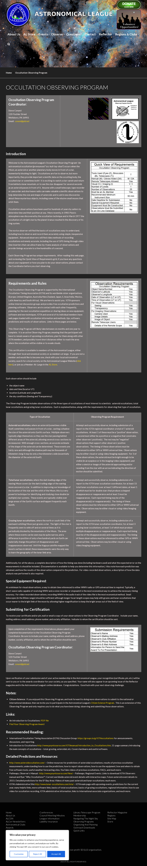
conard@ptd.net (22, 121)
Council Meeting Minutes (52, 815)
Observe (57, 34)
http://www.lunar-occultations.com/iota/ (54, 784)
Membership (80, 815)
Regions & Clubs (126, 34)
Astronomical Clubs (15, 824)
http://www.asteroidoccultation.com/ (27, 762)
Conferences (46, 812)
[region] (37, 845)
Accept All (56, 854)
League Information (49, 818)
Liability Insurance (49, 821)
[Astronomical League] (18, 14)
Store (110, 821)
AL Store (29, 34)
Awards (10, 827)
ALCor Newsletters (16, 821)
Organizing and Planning (86, 824)
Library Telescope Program (87, 812)
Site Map (111, 818)
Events (43, 34)
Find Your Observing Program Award (26, 724)
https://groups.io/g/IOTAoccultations (96, 738)
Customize (19, 854)
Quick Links (79, 830)
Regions (111, 815)
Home (9, 72)
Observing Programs (84, 821)
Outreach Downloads (84, 827)
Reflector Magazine (117, 812)
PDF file (45, 720)
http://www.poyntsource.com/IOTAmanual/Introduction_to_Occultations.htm (74, 745)
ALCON (9, 818)
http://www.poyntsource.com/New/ (56, 773)
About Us (13, 34)
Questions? (74, 34)
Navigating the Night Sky (86, 818)
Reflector (105, 34)
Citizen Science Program (102, 703)
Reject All (37, 854)
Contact (90, 34)
